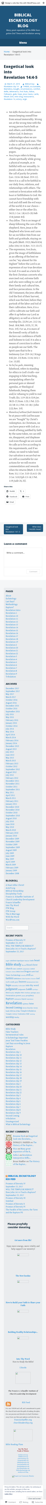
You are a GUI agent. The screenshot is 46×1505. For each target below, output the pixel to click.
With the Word (12, 917)
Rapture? (10, 607)
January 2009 (11, 870)
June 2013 (10, 755)
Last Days (35, 989)
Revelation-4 (11, 659)
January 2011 (11, 804)
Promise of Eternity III (15, 1198)
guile (15, 94)
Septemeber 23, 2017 (15, 951)
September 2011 (13, 789)
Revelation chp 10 (14, 1055)
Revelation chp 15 (14, 1069)
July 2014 (10, 729)
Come (14, 969)
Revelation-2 (11, 645)
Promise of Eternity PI (15, 1207)
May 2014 (10, 732)
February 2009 (12, 868)
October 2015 (11, 708)
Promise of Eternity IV (15, 940)
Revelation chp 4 (13, 1098)
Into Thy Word (12, 905)
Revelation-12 (12, 622)
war (27, 1014)
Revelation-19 (12, 642)
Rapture (10, 998)
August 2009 (11, 850)
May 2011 (10, 792)
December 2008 (12, 873)
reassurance (29, 96)
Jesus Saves (28, 94)
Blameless (8, 89)
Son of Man (16, 1011)
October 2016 (11, 700)
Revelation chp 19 (14, 1081)
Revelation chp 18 (14, 1078)
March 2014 (11, 737)
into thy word (32, 985)
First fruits (24, 91)
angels (8, 961)
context (32, 969)
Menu (23, 42)
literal (8, 993)
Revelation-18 (12, 639)
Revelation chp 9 (13, 1113)
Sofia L (16, 1155)
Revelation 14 (9, 99)
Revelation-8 (11, 671)
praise (23, 996)
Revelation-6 (11, 665)
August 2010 (11, 818)
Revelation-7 (11, 668)
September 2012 (13, 769)
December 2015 (12, 706)
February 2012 (12, 778)
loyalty (12, 993)
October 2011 (11, 787)
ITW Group (10, 911)
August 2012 (11, 772)
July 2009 (10, 853)
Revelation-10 (12, 616)
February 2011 (12, 801)
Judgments (22, 989)
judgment (12, 989)
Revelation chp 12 (14, 1061)
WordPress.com (12, 920)
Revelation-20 (12, 648)
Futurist (33, 978)
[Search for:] (17, 928)
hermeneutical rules (32, 982)
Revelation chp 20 (14, 1087)
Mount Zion (9, 96)
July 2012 (10, 775)
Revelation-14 (12, 627)
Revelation (14, 1003)
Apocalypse (20, 961)
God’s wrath (10, 982)
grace (16, 982)
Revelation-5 (11, 662)
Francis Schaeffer (13, 902)
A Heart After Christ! (15, 885)
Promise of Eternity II (15, 1204)
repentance (30, 999)
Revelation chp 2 (13, 1084)
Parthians (28, 993)
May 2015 (10, 717)
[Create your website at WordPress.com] (23, 3)
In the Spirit (22, 985)
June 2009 (10, 856)
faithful (9, 978)
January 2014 (11, 743)
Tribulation (11, 677)
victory (19, 99)
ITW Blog (10, 908)
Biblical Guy (29, 84)
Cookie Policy (9, 1494)
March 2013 (11, 760)
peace (38, 993)
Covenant (8, 972)
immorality (15, 985)
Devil (22, 972)
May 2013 (10, 758)
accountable (35, 86)
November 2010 (12, 810)
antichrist (13, 961)
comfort (36, 89)
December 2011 (12, 781)
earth (33, 972)
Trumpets (9, 1014)
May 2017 (10, 694)
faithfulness (17, 979)
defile (6, 91)
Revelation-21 (12, 650)
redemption (17, 999)
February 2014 (12, 740)
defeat (18, 972)
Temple (24, 1011)
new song (19, 96)
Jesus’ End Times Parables (17, 1040)
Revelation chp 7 (13, 1107)
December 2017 (12, 688)
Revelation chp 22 (14, 1092)
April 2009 (10, 862)
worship (10, 1017)
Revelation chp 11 (14, 1058)
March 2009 (11, 865)
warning (32, 1014)
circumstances (26, 89)
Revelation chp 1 (13, 1052)
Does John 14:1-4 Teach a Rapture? (21, 949)
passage (33, 993)
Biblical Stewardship (15, 891)
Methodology (12, 604)
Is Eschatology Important (17, 1038)
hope (20, 94)
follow (31, 91)
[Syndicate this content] (7, 1175)
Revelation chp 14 (14, 1066)
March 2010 (11, 830)
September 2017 (13, 691)
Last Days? (10, 601)
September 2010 (13, 815)
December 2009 (12, 839)
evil (28, 975)
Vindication (22, 1014)
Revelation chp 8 (13, 1110)
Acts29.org (10, 888)
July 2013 (10, 752)
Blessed (24, 965)
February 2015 (12, 720)
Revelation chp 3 (13, 1095)
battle (32, 961)
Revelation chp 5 (13, 1101)
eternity (23, 975)
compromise (26, 969)
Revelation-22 (12, 653)
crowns (14, 972)
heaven (22, 981)
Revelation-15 (12, 630)
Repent (24, 999)
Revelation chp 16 (14, 1072)
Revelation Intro (13, 610)
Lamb (36, 94)
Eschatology (11, 598)
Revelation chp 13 (14, 1064)
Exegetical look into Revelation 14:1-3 (13, 529)
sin (11, 1011)
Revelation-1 (11, 613)
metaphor (18, 993)
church (9, 968)
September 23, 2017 (14, 943)
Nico (15, 1149)
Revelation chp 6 (13, 1104)
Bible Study (11, 1029)
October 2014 (11, 726)
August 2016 (11, 703)
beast (37, 960)
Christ (34, 965)
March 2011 (11, 798)
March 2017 (11, 697)
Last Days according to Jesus (18, 1043)
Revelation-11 (12, 619)
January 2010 (11, 836)
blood (29, 965)
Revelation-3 (11, 656)
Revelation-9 (11, 674)
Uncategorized (12, 1121)
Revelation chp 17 (14, 1075)
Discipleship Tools (14, 894)
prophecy (30, 995)
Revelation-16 (12, 633)
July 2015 (10, 714)
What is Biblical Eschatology (18, 1124)
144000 (26, 86)
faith (32, 975)
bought (16, 89)
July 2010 (10, 821)
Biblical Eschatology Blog (23, 20)
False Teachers (26, 978)
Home (7, 51)
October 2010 (11, 813)
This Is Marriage (13, 914)
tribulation (31, 1011)
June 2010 (10, 824)
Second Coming (14, 1007)
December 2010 (12, 807)
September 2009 (13, 847)
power (18, 995)
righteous (25, 1004)
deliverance (14, 91)
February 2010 (12, 833)
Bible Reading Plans (14, 1444)
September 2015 (13, 711)
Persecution (10, 995)
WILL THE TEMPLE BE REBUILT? (20, 946)
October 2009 (11, 844)
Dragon (27, 971)
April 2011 (10, 795)
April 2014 (10, 735)
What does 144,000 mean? (35, 528)
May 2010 (10, 827)
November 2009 (12, 841)
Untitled (9, 1201)
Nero (23, 993)
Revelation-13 (12, 625)
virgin (25, 99)
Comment (33, 571)
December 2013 (12, 746)
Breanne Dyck (19, 1136)
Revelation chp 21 (14, 1090)
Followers (8, 94)
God (37, 978)
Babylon (27, 961)
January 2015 (11, 723)
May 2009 (10, 859)
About (8, 596)
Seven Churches (27, 1008)
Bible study (13, 965)
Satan (31, 1003)
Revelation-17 (12, 636)
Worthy (16, 1017)
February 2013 (12, 763)
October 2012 (11, 766)
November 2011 (12, 784)
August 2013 (11, 749)
